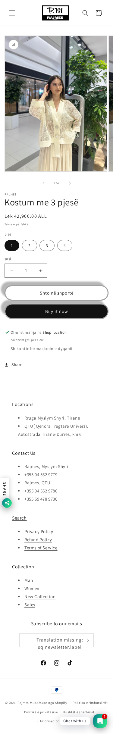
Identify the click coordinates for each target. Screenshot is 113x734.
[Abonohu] (86, 640)
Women (31, 588)
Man (28, 580)
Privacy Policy (38, 531)
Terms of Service (41, 548)
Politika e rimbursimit (90, 703)
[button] (12, 13)
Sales (29, 605)
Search (19, 518)
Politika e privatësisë (41, 712)
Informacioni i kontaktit (59, 721)
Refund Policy (38, 539)
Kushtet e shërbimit (78, 712)
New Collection (39, 596)
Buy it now (56, 311)
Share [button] (17, 364)
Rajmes (23, 703)
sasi (8, 258)
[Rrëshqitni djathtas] (70, 183)
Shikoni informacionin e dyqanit (42, 348)
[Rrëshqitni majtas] (43, 183)
